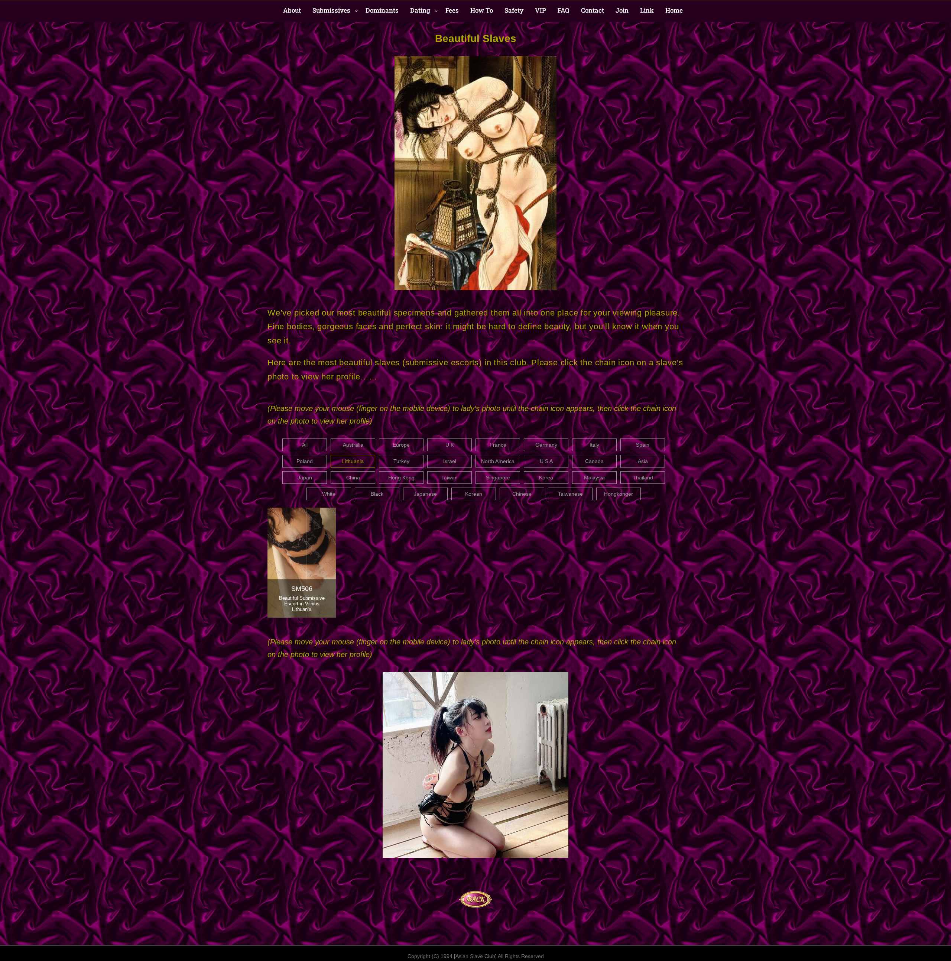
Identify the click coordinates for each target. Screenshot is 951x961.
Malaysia (594, 477)
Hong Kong (401, 477)
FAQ (563, 10)
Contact (592, 10)
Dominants (382, 10)
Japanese (425, 494)
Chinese (522, 494)
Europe (401, 445)
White (328, 494)
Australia (353, 445)
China (353, 477)
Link (647, 10)
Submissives (331, 10)
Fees (452, 10)
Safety (513, 10)
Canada (594, 461)
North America (498, 461)
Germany (546, 445)
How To (481, 10)
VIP (540, 10)
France (498, 445)
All (305, 445)
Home (674, 10)
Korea (546, 477)
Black (377, 494)
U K (449, 445)
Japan (305, 477)
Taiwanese (570, 494)
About (292, 10)
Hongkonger (618, 494)
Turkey (401, 461)
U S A (546, 461)
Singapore (498, 477)
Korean (473, 494)
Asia (643, 461)
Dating (420, 10)
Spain (642, 445)
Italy (594, 445)
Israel (449, 461)
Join (622, 10)
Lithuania (353, 461)
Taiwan (449, 477)
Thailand (643, 477)
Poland (304, 461)
